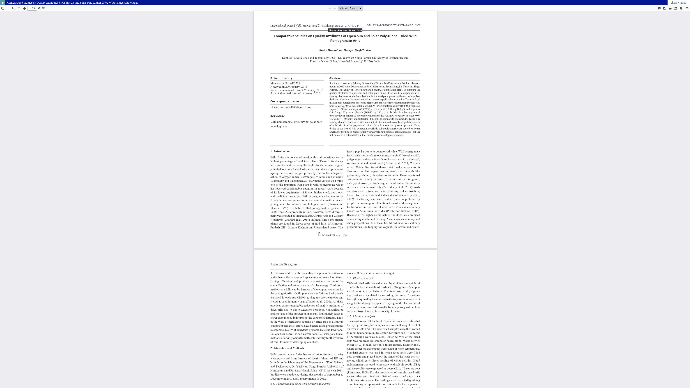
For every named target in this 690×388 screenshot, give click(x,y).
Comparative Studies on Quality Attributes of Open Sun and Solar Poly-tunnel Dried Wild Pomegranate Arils (72, 2)
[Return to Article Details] (2, 2)
